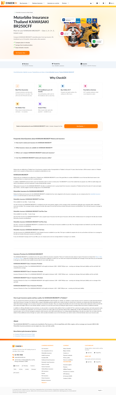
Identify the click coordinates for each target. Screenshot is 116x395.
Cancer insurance (46, 366)
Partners (65, 367)
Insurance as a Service (68, 371)
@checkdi (17, 365)
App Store (90, 352)
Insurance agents (67, 364)
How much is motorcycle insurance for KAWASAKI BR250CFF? (34, 142)
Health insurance (46, 355)
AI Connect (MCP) (67, 376)
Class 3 (21, 258)
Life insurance (45, 371)
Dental (43, 373)
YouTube (20, 369)
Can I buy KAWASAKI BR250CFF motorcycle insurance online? (33, 157)
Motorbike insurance (47, 353)
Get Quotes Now (20, 53)
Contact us (66, 353)
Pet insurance (45, 375)
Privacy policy (66, 357)
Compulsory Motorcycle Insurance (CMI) (25, 336)
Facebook (33, 365)
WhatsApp (25, 365)
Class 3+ (17, 258)
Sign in (112, 3)
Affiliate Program (67, 369)
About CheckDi (67, 348)
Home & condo (45, 364)
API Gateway (66, 373)
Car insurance (45, 348)
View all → (44, 382)
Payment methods (67, 355)
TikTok (15, 369)
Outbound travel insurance (48, 360)
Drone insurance (46, 378)
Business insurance (46, 380)
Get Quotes (80, 126)
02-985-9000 (19, 355)
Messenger (33, 369)
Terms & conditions (68, 360)
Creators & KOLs (67, 378)
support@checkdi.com (20, 357)
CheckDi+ (17, 372)
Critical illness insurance (47, 369)
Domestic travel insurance (48, 362)
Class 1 (97, 256)
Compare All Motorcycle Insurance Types (25, 334)
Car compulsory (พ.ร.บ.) (47, 350)
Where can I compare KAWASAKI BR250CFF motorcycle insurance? (35, 152)
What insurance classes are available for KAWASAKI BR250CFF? (34, 147)
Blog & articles (66, 350)
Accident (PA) (45, 357)
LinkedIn (27, 369)
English (99, 390)
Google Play (98, 352)
